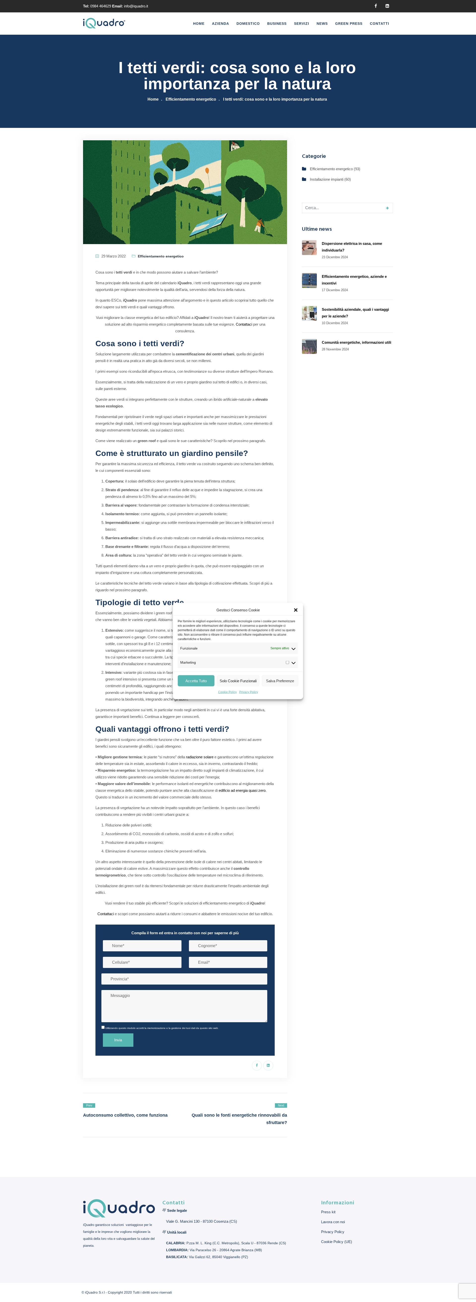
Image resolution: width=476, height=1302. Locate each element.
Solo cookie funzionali (238, 681)
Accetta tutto (196, 681)
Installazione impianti (326, 179)
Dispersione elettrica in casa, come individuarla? (352, 246)
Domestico (248, 24)
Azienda (220, 24)
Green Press (348, 24)
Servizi (301, 24)
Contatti (379, 24)
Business (277, 24)
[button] (295, 609)
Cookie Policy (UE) (336, 1242)
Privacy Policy (248, 692)
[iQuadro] (104, 23)
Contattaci (244, 324)
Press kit (328, 1212)
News (322, 24)
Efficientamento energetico (191, 99)
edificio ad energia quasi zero (242, 790)
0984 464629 (100, 6)
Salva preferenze (280, 681)
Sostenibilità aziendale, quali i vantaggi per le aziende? (355, 312)
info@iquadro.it (136, 6)
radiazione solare (199, 757)
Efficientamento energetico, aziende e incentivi (354, 279)
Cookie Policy (227, 692)
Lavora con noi (333, 1222)
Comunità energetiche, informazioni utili (356, 342)
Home (199, 24)
